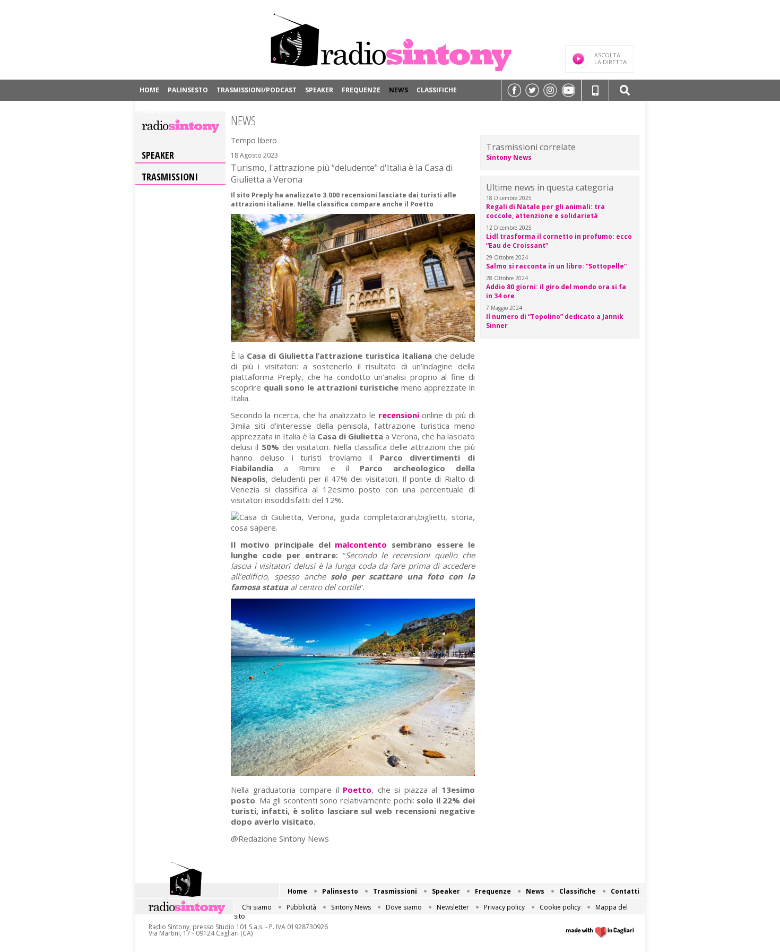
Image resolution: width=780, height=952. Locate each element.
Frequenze (361, 89)
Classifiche (437, 89)
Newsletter (453, 907)
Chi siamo (257, 907)
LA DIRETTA (610, 58)
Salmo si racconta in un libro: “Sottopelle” (556, 266)
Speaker (319, 89)
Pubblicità (301, 907)
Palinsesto (188, 89)
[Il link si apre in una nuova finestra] (514, 90)
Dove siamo (404, 907)
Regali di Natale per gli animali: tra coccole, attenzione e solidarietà (545, 211)
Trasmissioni (170, 176)
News (398, 89)
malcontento (361, 544)
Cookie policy (560, 907)
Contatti (157, 111)
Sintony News (509, 157)
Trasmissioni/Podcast (256, 89)
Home (149, 89)
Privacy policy (504, 907)
